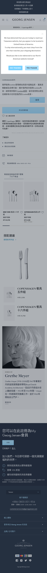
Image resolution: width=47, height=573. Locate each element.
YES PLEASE (32, 68)
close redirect (42, 34)
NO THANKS (15, 68)
